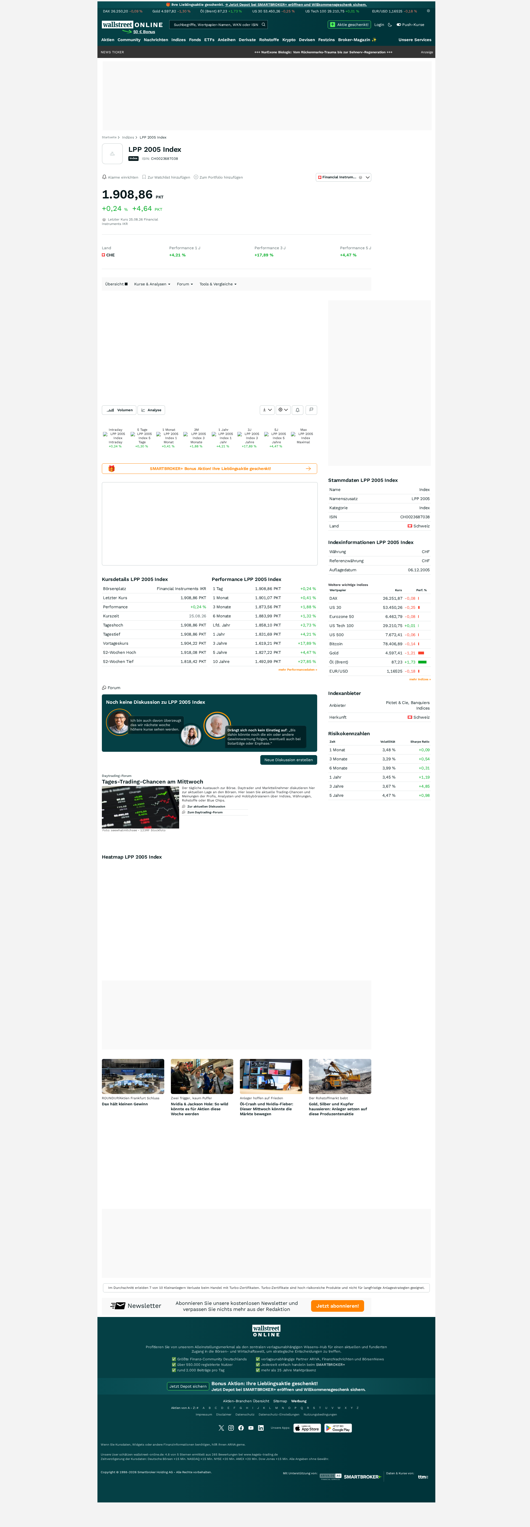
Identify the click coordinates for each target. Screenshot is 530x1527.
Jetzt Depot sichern (188, 1386)
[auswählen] (267, 410)
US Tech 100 (341, 625)
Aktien (107, 39)
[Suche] (263, 24)
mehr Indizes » (420, 679)
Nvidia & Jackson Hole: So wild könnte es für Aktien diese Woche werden (199, 1109)
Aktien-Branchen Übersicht (246, 1401)
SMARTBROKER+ (330, 1365)
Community (129, 39)
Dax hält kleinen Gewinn (125, 1104)
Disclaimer (223, 1414)
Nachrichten (156, 39)
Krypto (289, 39)
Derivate (247, 39)
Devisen (307, 39)
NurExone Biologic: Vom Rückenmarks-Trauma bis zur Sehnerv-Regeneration (284, 52)
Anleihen (226, 39)
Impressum (204, 1414)
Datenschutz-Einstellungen (279, 1414)
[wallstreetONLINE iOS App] (307, 1431)
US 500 (336, 634)
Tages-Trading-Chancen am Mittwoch (152, 781)
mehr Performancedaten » (298, 669)
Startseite (109, 137)
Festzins (326, 39)
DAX (333, 598)
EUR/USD (338, 671)
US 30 (335, 607)
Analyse (154, 410)
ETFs (209, 39)
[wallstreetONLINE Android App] (338, 1431)
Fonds (195, 39)
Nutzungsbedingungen (320, 1414)
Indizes (178, 39)
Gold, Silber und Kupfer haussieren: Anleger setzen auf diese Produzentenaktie (338, 1109)
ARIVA (231, 1444)
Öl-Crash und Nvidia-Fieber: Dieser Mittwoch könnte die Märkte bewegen (266, 1109)
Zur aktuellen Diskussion (206, 806)
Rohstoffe (269, 39)
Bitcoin (336, 643)
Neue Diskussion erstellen (288, 760)
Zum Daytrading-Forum (204, 812)
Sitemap (280, 1401)
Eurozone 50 (341, 616)
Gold (333, 652)
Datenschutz (245, 1414)
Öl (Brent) (338, 662)
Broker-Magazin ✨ (357, 39)
